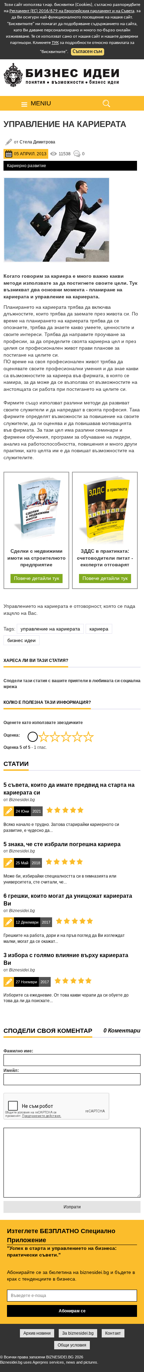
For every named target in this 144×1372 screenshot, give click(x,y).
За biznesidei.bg (78, 1333)
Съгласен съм (87, 51)
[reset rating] (32, 736)
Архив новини (37, 1333)
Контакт (113, 1333)
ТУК (55, 42)
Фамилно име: (18, 1051)
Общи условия (72, 1345)
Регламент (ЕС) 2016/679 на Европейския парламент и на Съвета (71, 11)
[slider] (66, 736)
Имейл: (11, 1070)
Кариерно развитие (26, 165)
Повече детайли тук (36, 578)
